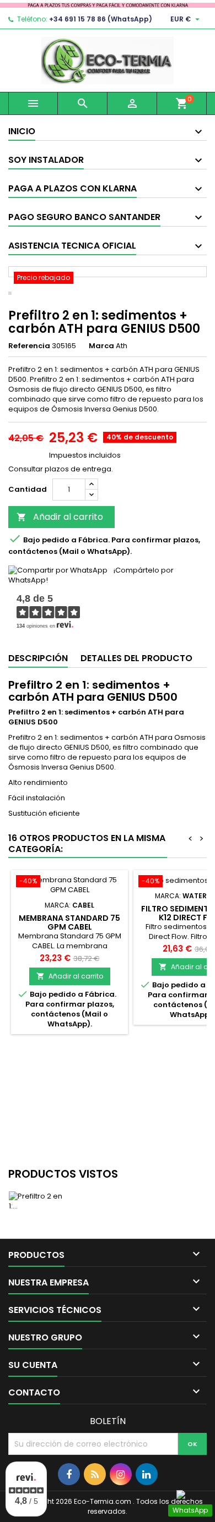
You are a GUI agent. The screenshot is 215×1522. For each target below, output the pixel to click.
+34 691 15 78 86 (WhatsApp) (100, 19)
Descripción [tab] (38, 658)
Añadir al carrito (60, 516)
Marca (101, 346)
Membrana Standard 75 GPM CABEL (69, 922)
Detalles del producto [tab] (136, 658)
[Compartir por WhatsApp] (58, 570)
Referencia (29, 346)
